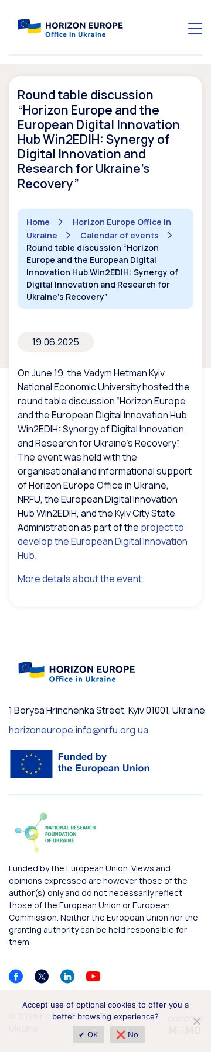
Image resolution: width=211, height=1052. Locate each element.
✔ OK (88, 1034)
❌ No (127, 1034)
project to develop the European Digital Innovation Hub (103, 541)
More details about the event (80, 578)
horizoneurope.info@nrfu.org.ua (78, 730)
